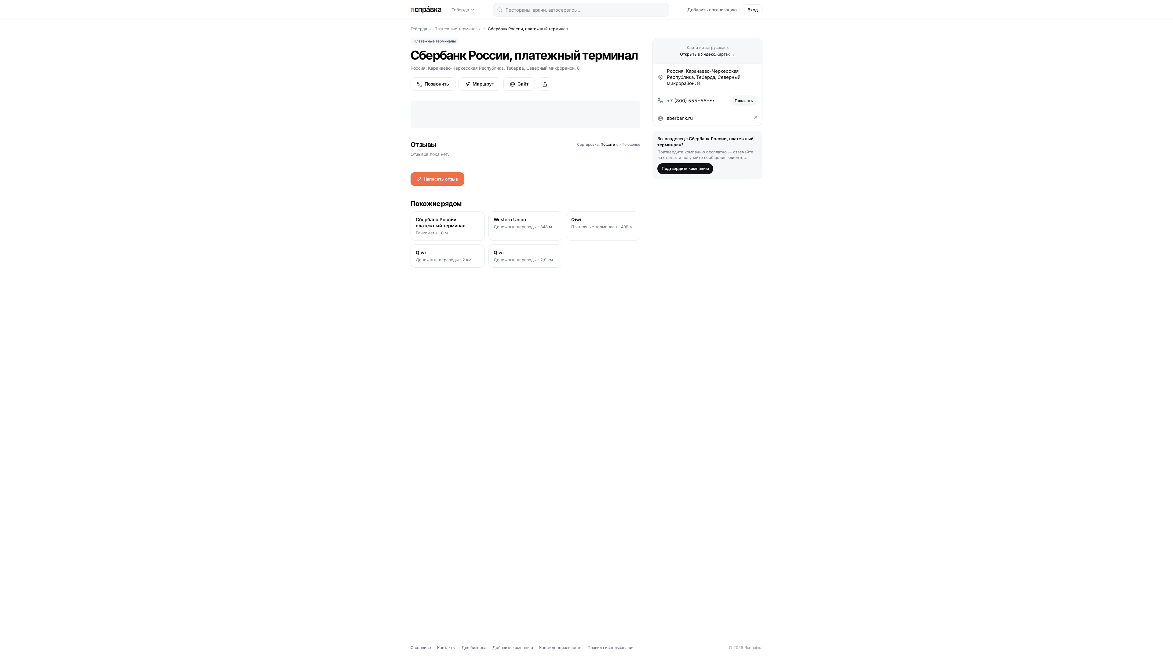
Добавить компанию (512, 647)
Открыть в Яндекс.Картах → (707, 54)
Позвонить (437, 84)
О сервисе (421, 647)
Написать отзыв (441, 179)
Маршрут (483, 84)
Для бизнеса (474, 647)
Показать (744, 100)
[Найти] (500, 10)
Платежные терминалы (457, 28)
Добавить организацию (712, 9)
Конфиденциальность (560, 647)
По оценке (631, 144)
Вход (752, 9)
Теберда (460, 9)
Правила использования (610, 647)
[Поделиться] (544, 84)
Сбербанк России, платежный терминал (528, 28)
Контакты (446, 647)
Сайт (522, 84)
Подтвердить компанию (685, 168)
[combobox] (581, 9)
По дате (610, 144)
